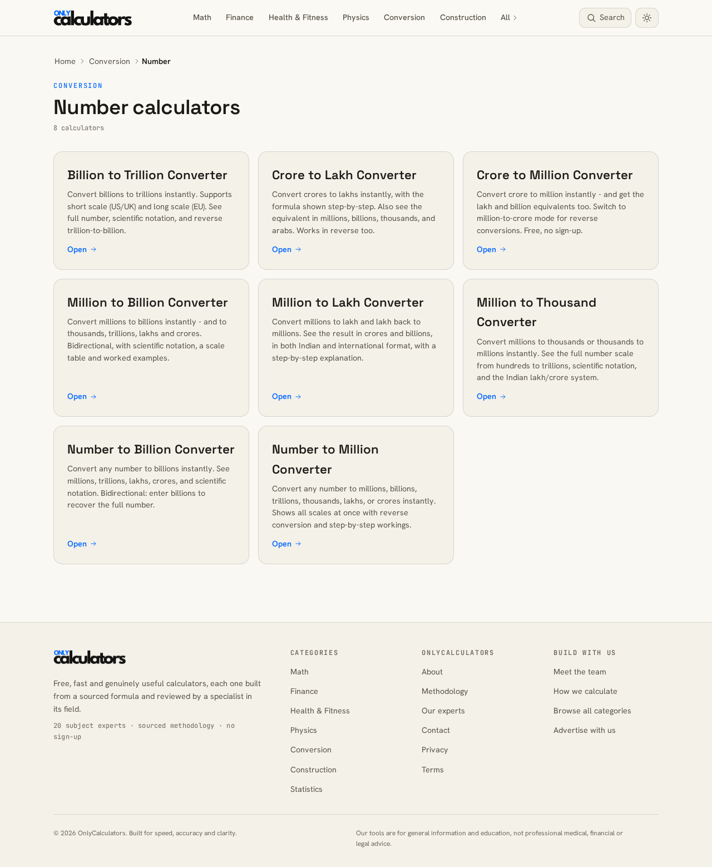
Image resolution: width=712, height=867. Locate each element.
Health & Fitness (298, 17)
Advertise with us (584, 730)
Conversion (404, 17)
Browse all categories (592, 711)
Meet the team (579, 672)
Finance (240, 17)
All (505, 17)
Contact (436, 730)
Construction (463, 17)
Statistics (306, 789)
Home (65, 61)
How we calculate (585, 691)
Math (202, 17)
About (432, 672)
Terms (433, 770)
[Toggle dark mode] (647, 18)
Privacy (435, 750)
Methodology (445, 691)
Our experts (443, 711)
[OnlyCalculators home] (92, 17)
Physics (356, 17)
